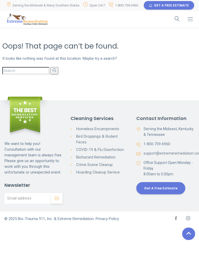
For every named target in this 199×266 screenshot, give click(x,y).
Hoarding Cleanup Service (98, 172)
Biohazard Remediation (96, 157)
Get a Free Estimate (160, 188)
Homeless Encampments (97, 129)
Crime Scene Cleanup (94, 164)
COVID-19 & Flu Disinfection (100, 149)
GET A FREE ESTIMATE (171, 5)
